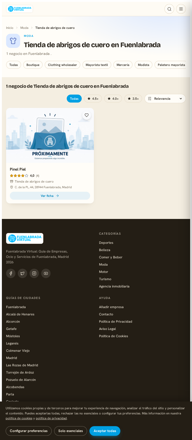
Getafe (11, 328)
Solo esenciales (70, 431)
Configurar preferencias (29, 431)
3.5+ (136, 98)
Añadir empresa (111, 307)
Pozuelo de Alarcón (21, 379)
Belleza (104, 250)
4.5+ (95, 98)
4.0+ (115, 98)
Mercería (123, 65)
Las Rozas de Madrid (22, 365)
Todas (13, 65)
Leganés (12, 343)
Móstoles (13, 336)
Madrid (11, 358)
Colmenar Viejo (18, 350)
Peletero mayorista (171, 65)
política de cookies (19, 418)
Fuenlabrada (16, 307)
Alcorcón (13, 321)
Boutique (32, 65)
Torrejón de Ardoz (20, 372)
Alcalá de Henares (20, 314)
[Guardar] (86, 115)
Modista (143, 65)
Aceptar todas (105, 431)
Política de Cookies (113, 336)
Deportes (106, 242)
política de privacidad (51, 418)
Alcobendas (15, 387)
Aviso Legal (107, 328)
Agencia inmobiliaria (114, 286)
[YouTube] (46, 273)
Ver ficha (47, 196)
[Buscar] (169, 9)
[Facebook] (10, 273)
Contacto (106, 314)
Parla (10, 394)
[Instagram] (34, 273)
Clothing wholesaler (62, 65)
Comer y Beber (110, 257)
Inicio (9, 28)
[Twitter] (22, 273)
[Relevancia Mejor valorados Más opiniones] (165, 98)
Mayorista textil (97, 65)
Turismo (105, 279)
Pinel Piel (18, 169)
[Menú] (181, 9)
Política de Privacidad (115, 321)
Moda (24, 28)
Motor (103, 271)
